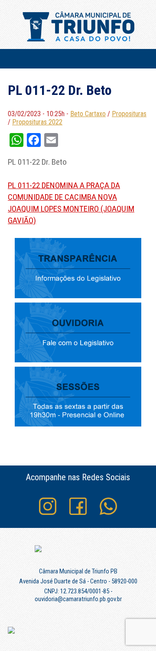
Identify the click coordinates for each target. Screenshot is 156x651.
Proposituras (129, 114)
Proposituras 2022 (37, 122)
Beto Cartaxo (88, 114)
